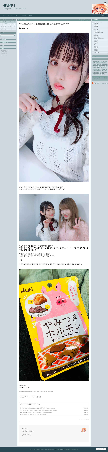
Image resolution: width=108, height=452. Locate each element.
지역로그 (34, 449)
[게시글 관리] (27, 397)
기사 (96, 40)
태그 (9, 15)
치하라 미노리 (98, 30)
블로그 (94, 69)
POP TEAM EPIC (99, 62)
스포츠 (96, 49)
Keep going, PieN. (5, 50)
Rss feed (103, 15)
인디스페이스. (4, 54)
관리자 (41, 449)
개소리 (96, 27)
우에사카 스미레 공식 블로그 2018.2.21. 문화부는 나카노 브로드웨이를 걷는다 (37, 408)
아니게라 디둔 (102, 65)
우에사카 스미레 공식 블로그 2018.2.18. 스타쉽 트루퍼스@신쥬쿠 (44, 24)
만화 (96, 46)
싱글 (103, 70)
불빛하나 (9, 5)
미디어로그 (15, 15)
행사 (94, 64)
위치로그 (24, 15)
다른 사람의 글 (97, 37)
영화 (96, 47)
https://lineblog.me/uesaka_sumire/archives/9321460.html (36, 391)
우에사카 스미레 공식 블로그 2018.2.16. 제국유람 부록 (32, 414)
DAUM (65, 449)
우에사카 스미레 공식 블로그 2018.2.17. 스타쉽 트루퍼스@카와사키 (35, 412)
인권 (101, 72)
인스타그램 (96, 72)
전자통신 (96, 52)
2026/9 (12, 19)
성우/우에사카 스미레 (85, 19)
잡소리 (96, 23)
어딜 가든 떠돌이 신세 (27, 431)
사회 (96, 35)
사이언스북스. (4, 51)
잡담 (96, 24)
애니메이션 (103, 69)
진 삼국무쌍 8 (104, 67)
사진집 (98, 67)
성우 (96, 29)
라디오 (104, 62)
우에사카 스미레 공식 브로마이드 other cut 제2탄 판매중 (32, 407)
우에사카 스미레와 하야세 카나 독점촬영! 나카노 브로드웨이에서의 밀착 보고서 (38, 410)
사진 (96, 26)
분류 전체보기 (98, 21)
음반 (103, 73)
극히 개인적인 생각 (99, 38)
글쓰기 (45, 449)
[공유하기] (25, 397)
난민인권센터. (4, 53)
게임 (96, 43)
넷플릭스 (98, 69)
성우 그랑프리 (98, 64)
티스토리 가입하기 (104, 83)
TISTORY (76, 449)
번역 (100, 73)
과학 (96, 50)
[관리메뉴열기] (105, 3)
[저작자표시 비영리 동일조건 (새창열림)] (39, 397)
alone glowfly (50, 449)
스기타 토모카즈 (98, 33)
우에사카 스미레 (98, 32)
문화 (96, 41)
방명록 (30, 15)
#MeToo (97, 73)
